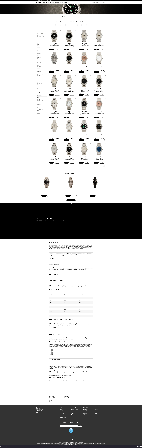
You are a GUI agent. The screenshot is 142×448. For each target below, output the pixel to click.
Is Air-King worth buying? (52, 385)
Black (39, 62)
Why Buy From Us (85, 409)
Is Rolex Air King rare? (52, 387)
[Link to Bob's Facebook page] (69, 439)
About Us (61, 409)
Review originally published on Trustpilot (54, 264)
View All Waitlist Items (71, 200)
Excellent (40, 88)
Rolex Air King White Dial (67, 397)
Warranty (96, 413)
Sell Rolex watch (64, 255)
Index (39, 104)
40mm (39, 58)
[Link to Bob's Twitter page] (67, 439)
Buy (51, 49)
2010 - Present (40, 74)
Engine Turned (40, 100)
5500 (39, 43)
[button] (86, 21)
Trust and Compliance (62, 410)
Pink (39, 65)
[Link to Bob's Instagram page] (70, 439)
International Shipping (97, 410)
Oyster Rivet (40, 95)
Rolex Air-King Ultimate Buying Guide (65, 375)
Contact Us (97, 0)
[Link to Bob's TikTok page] (74, 439)
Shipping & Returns (98, 407)
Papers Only (40, 83)
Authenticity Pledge (85, 410)
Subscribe (80, 425)
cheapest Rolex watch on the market (55, 380)
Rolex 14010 (50, 401)
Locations (100, 0)
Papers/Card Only (41, 84)
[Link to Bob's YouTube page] (72, 439)
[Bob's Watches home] (38, 2)
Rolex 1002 (50, 400)
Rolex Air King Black (66, 396)
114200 (39, 44)
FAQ (71, 414)
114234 (52, 353)
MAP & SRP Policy (85, 413)
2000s (39, 71)
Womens (40, 53)
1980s (39, 75)
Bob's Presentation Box (42, 82)
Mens (39, 50)
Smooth (40, 99)
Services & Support (74, 407)
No (39, 113)
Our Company (62, 407)
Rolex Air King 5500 (51, 396)
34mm (39, 57)
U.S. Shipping (96, 409)
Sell (57, 49)
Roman (39, 107)
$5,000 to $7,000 (41, 36)
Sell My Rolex (72, 22)
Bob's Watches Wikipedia (63, 417)
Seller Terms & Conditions (74, 409)
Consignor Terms (73, 410)
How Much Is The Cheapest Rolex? (54, 379)
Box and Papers (41, 80)
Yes (39, 112)
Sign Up (103, 0)
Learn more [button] (23, 446)
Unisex (39, 52)
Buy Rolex (69, 22)
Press (60, 414)
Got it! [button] (139, 446)
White (39, 66)
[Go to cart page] (105, 2)
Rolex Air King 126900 (52, 397)
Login (105, 0)
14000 (39, 41)
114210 (39, 45)
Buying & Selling (86, 407)
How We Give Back (62, 413)
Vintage (39, 90)
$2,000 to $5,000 (41, 35)
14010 (52, 350)
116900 (52, 354)
